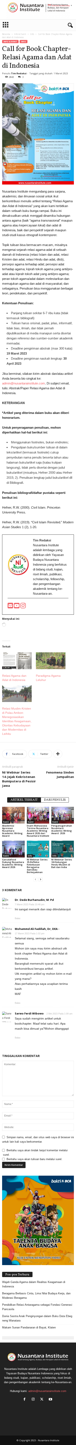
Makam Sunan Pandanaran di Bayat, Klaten (29, 1327)
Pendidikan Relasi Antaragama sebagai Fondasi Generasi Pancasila (37, 1307)
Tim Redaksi (19, 73)
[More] (57, 754)
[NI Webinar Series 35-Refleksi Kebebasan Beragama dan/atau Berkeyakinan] (38, 849)
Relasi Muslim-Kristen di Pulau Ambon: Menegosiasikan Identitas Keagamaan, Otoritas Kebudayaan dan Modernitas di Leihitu (16, 721)
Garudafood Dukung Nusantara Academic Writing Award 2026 (13, 863)
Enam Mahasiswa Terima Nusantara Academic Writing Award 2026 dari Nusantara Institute (38, 830)
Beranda (6, 34)
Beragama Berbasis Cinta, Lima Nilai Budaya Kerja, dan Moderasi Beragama (36, 1295)
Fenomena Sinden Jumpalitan (60, 774)
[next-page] (40, 879)
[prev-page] (35, 879)
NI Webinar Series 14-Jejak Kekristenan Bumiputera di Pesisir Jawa (19, 779)
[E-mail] (11, 607)
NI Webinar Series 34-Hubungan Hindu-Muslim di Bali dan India (61, 863)
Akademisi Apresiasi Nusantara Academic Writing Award (12, 830)
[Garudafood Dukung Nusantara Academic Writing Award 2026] (13, 849)
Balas (17, 918)
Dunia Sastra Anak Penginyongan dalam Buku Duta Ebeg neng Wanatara (37, 1318)
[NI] (38, 9)
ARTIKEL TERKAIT (24, 800)
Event (6, 821)
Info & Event (20, 34)
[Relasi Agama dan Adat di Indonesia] (17, 660)
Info (32, 34)
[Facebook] (25, 1399)
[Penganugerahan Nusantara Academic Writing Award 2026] (62, 815)
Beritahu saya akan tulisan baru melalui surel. (34, 1159)
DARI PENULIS (55, 800)
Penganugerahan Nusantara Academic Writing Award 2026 (61, 829)
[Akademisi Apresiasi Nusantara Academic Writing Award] (13, 815)
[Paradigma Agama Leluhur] (50, 660)
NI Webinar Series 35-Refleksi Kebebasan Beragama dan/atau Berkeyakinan (37, 866)
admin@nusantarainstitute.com (23, 383)
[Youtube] (17, 607)
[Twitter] (42, 1399)
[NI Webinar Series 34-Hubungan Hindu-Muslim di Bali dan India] (62, 849)
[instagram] (23, 607)
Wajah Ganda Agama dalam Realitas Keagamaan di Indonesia (33, 1284)
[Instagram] (34, 1399)
